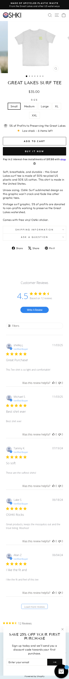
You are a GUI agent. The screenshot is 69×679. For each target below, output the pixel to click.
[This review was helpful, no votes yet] (53, 383)
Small (14, 106)
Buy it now (34, 151)
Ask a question (34, 237)
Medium (29, 106)
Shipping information (34, 229)
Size (34, 99)
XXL (34, 115)
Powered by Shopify (34, 676)
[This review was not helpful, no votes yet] (59, 383)
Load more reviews (34, 606)
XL (56, 106)
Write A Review (34, 309)
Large (45, 106)
